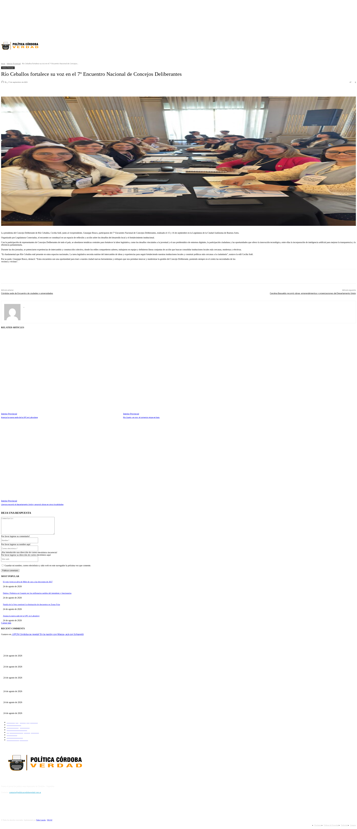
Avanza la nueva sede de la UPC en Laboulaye (19, 417)
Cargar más (6, 623)
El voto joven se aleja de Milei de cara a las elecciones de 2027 (28, 582)
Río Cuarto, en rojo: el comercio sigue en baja (141, 417)
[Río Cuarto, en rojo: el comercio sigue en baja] (182, 373)
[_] (3, 82)
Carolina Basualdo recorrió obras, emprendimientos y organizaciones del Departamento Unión (313, 293)
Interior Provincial (14, 63)
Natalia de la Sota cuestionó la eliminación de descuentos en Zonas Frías (31, 604)
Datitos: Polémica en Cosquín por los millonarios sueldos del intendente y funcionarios (37, 593)
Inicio (3, 63)
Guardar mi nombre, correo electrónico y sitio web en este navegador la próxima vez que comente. (47, 565)
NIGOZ (49, 820)
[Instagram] (349, 35)
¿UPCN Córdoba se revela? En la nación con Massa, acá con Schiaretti (48, 634)
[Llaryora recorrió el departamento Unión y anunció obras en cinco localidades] (60, 460)
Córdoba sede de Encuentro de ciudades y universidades (27, 293)
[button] (145, 55)
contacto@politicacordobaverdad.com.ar (25, 792)
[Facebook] (344, 35)
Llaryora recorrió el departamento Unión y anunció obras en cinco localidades (32, 504)
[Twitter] (354, 35)
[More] (80, 89)
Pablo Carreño (41, 820)
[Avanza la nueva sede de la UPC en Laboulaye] (60, 373)
